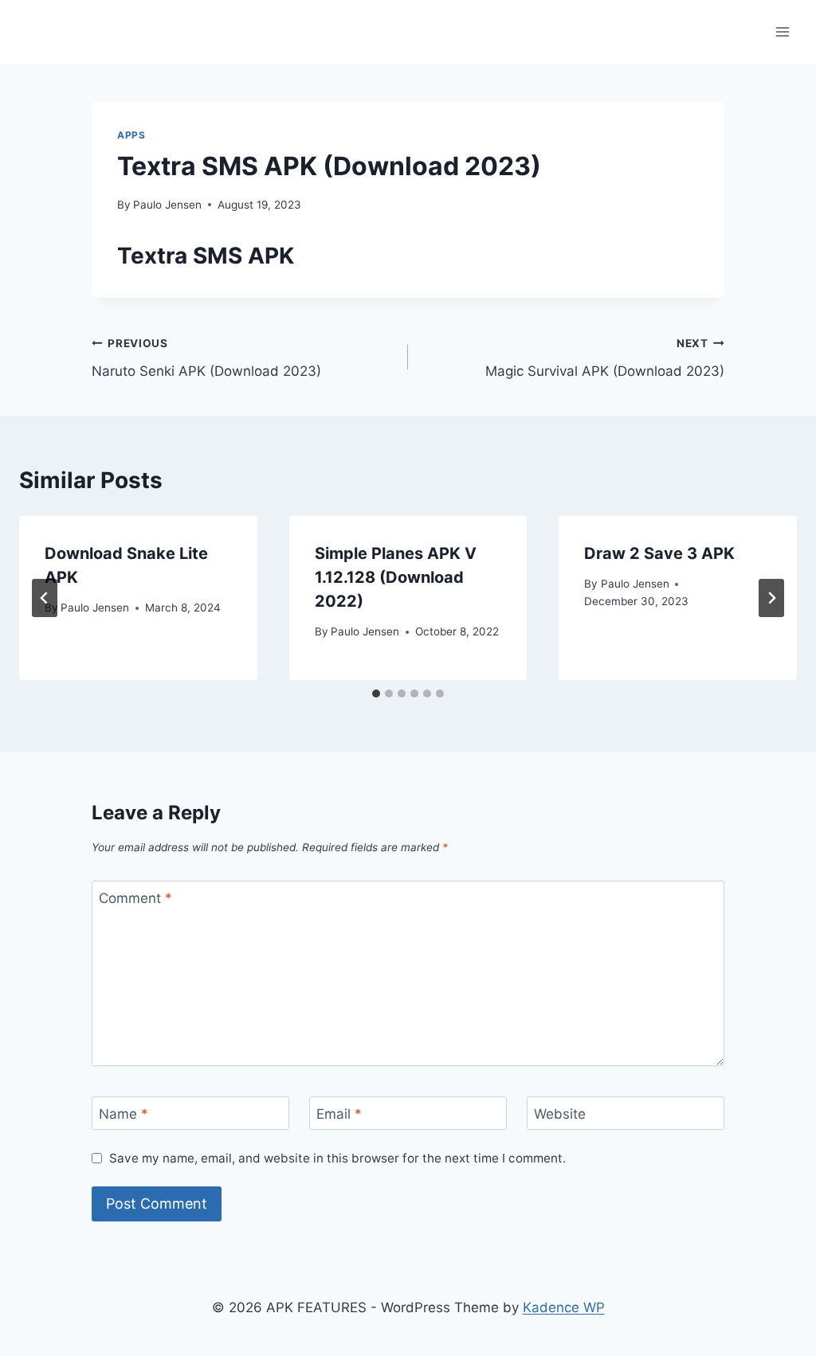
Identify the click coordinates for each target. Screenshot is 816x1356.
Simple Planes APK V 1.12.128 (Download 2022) (396, 577)
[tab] (376, 694)
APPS (131, 135)
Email (339, 1114)
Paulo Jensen (167, 204)
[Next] (771, 598)
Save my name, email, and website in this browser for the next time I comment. (337, 1158)
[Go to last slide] (44, 598)
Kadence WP (564, 1307)
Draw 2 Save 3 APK (659, 553)
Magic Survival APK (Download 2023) (604, 358)
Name (123, 1114)
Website (560, 1114)
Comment (135, 898)
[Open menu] (782, 31)
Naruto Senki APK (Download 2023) (206, 358)
